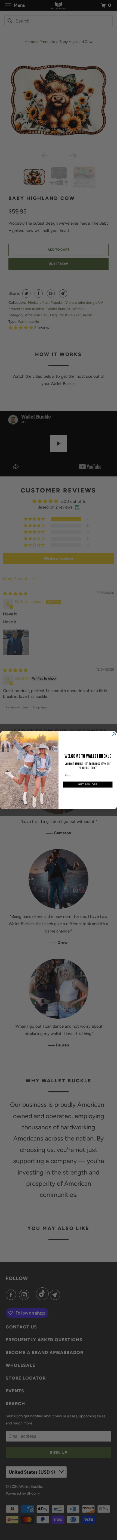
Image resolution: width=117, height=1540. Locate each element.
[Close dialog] (113, 734)
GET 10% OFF (87, 784)
